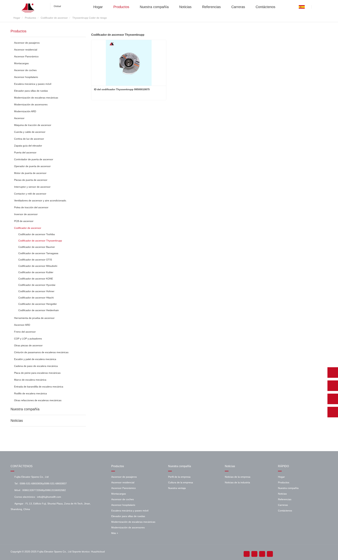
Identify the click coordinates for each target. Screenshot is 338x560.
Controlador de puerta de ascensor (33, 159)
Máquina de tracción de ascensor (32, 125)
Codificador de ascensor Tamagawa (38, 253)
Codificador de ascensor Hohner (36, 291)
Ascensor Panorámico (26, 56)
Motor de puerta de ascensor (30, 173)
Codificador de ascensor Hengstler (37, 304)
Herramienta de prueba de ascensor (34, 318)
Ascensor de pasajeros (27, 42)
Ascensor (19, 118)
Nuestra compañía (154, 7)
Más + (114, 533)
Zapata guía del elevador (28, 145)
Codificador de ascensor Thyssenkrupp (40, 240)
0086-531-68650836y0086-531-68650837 (43, 483)
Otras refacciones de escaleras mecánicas (37, 400)
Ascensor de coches (25, 70)
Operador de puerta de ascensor (32, 166)
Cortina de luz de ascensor (29, 138)
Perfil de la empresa (179, 476)
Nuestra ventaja (177, 488)
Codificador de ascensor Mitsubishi (37, 266)
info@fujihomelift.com (49, 496)
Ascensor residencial (25, 49)
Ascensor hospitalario (26, 77)
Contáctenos (265, 7)
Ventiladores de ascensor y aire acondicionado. (40, 200)
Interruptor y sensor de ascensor (32, 186)
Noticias (185, 7)
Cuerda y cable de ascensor (29, 132)
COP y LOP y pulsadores (28, 338)
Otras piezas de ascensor (28, 345)
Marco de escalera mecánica (30, 379)
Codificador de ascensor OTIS (35, 259)
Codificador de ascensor (54, 17)
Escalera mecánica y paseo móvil (32, 83)
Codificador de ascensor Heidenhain (38, 310)
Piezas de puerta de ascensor (30, 180)
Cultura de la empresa (180, 482)
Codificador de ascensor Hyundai (36, 285)
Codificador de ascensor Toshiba (36, 234)
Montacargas (21, 63)
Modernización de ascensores (31, 104)
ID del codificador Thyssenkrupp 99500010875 (122, 89)
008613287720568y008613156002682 (44, 490)
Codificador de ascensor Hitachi (36, 297)
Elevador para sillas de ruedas (31, 90)
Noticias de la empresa (237, 476)
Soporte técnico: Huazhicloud (88, 551)
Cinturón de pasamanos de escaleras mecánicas (41, 352)
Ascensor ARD (22, 324)
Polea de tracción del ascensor (31, 207)
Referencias (211, 7)
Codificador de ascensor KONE (35, 278)
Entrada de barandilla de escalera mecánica (38, 386)
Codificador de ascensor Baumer (36, 247)
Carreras (238, 7)
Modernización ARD (25, 111)
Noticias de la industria (237, 482)
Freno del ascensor (25, 331)
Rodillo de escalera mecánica (30, 393)
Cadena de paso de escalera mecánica (36, 366)
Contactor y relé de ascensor (30, 193)
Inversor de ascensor (26, 214)
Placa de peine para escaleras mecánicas (37, 372)
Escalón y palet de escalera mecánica (35, 359)
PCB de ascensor (23, 221)
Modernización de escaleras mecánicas (36, 97)
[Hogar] (28, 8)
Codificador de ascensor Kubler (35, 272)
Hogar (98, 7)
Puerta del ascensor (25, 152)
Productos (121, 7)
